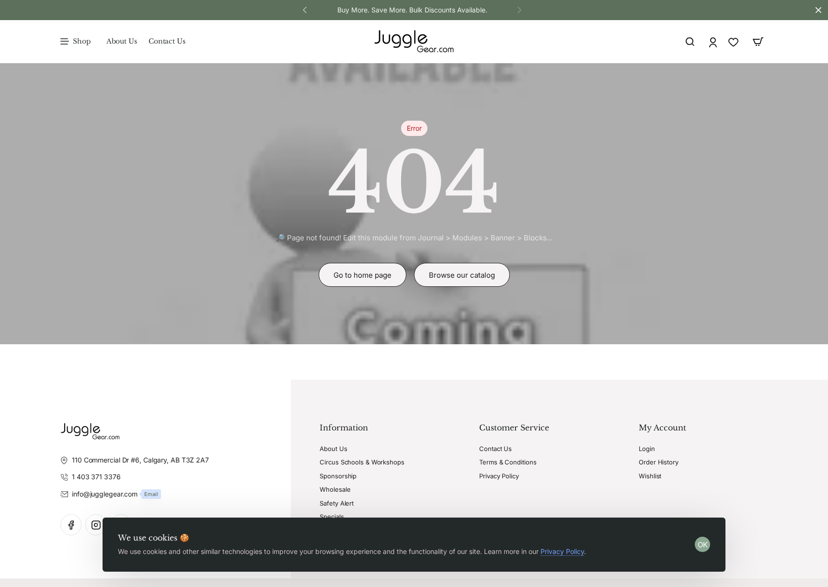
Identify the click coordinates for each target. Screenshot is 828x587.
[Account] (713, 42)
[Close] (818, 10)
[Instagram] (95, 524)
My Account (662, 427)
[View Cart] (758, 41)
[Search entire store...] (690, 41)
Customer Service (514, 427)
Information (344, 427)
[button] (519, 9)
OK (703, 544)
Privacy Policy (562, 551)
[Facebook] (70, 524)
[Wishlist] (734, 42)
